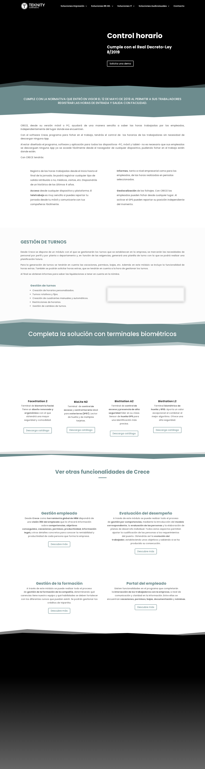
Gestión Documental (37, 681)
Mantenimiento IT (122, 669)
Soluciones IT (124, 6)
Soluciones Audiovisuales (153, 6)
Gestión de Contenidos (168, 681)
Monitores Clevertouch (168, 665)
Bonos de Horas (121, 673)
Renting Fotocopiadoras (39, 673)
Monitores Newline (165, 669)
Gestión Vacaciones (80, 676)
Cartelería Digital (165, 677)
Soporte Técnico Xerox (38, 677)
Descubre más (59, 544)
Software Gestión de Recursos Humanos (80, 663)
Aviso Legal (63, 747)
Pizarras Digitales (165, 673)
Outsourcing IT (121, 665)
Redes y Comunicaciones (126, 677)
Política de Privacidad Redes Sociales (114, 747)
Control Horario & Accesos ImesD (83, 681)
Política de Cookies (81, 747)
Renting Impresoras (37, 669)
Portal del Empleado (80, 668)
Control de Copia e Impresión (36, 686)
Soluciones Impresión (72, 6)
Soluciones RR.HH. (101, 6)
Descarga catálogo (37, 430)
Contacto (178, 6)
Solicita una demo (120, 63)
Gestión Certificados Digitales (124, 682)
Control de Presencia (80, 672)
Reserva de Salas (165, 685)
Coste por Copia (35, 665)
